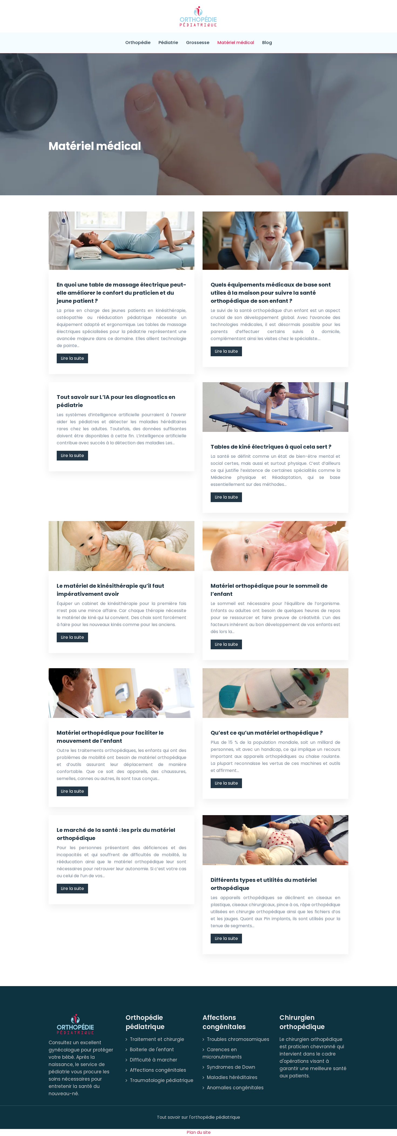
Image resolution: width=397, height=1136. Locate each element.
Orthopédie (137, 42)
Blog (267, 42)
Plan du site (199, 1132)
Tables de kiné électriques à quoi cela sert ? (271, 447)
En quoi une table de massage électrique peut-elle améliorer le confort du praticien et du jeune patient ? (121, 293)
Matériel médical (235, 42)
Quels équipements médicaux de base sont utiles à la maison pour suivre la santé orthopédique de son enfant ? (271, 293)
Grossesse (197, 42)
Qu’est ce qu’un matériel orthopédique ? (267, 733)
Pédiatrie (168, 42)
